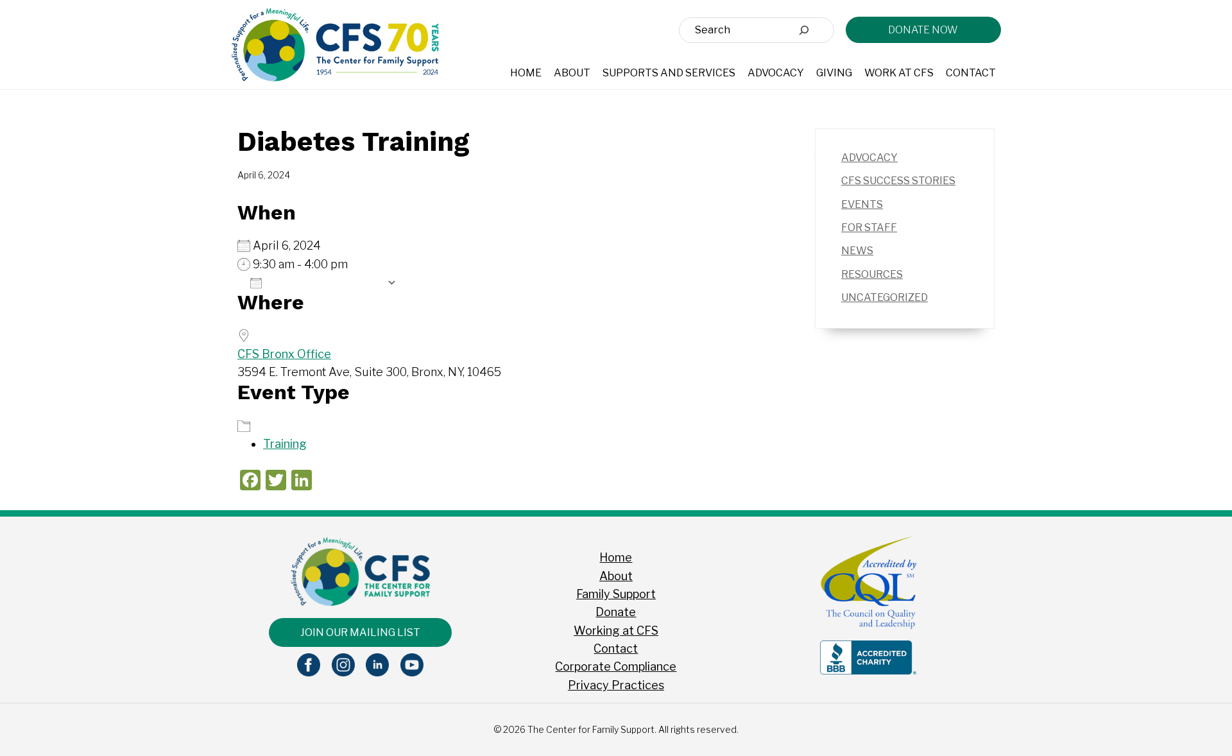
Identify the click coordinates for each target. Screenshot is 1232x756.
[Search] (804, 30)
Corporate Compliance (615, 666)
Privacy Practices (616, 685)
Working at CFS (616, 630)
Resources (872, 274)
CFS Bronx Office (284, 354)
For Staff (869, 227)
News (857, 251)
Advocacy (869, 157)
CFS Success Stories (898, 181)
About (616, 576)
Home (615, 557)
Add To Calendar (324, 282)
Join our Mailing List (360, 632)
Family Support (616, 594)
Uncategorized (884, 297)
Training (285, 444)
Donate (615, 612)
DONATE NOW (923, 30)
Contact (616, 648)
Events (862, 204)
